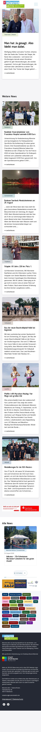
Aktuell (5, 594)
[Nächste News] (25, 573)
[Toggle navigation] (36, 4)
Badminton (26, 594)
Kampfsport (28, 605)
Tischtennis (13, 622)
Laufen (22, 608)
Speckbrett (24, 619)
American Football (15, 594)
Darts (29, 598)
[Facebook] (4, 704)
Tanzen (32, 619)
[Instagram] (8, 704)
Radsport (26, 612)
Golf (35, 601)
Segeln (5, 619)
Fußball (20, 601)
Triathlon (22, 622)
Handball (5, 605)
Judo (20, 605)
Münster (5, 612)
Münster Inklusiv (15, 612)
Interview (13, 605)
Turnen (30, 622)
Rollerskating (7, 615)
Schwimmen (31, 615)
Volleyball (6, 626)
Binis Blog (15, 598)
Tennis (5, 622)
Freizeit (13, 601)
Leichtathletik (30, 608)
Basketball (6, 598)
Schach (23, 615)
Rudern (16, 615)
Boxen (23, 598)
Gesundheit (28, 601)
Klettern (5, 608)
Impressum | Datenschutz (12, 699)
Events (35, 598)
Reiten (33, 612)
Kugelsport (14, 608)
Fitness (5, 601)
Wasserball (15, 626)
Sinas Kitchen (14, 619)
